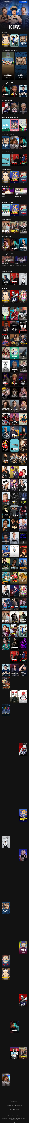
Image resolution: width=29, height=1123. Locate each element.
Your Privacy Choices (14, 1109)
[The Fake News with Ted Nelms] (14, 604)
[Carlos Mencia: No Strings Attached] (23, 419)
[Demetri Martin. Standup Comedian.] (23, 551)
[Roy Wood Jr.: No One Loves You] (23, 921)
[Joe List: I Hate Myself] (14, 710)
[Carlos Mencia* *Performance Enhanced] (6, 419)
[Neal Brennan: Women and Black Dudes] (23, 842)
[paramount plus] (8, 1)
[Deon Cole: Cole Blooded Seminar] (14, 564)
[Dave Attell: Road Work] (23, 538)
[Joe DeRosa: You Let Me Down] (6, 710)
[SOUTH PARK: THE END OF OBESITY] (6, 961)
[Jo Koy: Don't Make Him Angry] (14, 696)
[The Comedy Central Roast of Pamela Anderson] (14, 485)
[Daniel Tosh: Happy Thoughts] (14, 538)
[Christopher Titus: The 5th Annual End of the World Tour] (6, 445)
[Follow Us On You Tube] (16, 1115)
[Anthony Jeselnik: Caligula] (23, 353)
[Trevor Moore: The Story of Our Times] (14, 1040)
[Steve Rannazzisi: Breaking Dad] (14, 974)
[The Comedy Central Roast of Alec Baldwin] (23, 445)
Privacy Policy (18, 1105)
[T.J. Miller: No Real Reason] (14, 987)
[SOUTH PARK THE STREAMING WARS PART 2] (6, 947)
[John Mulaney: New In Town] (6, 723)
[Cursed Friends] (23, 511)
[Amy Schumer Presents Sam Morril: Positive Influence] (23, 340)
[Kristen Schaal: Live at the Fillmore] (23, 762)
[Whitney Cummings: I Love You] (23, 1066)
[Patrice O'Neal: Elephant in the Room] (6, 881)
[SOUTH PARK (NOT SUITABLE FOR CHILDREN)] (23, 947)
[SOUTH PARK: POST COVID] (23, 934)
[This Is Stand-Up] (14, 1013)
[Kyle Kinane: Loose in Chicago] (14, 789)
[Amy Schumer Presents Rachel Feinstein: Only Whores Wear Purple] (14, 340)
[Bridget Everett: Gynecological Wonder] (23, 393)
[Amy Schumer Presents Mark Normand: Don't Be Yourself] (6, 340)
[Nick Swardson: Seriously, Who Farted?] (6, 855)
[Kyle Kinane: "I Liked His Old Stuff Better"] (6, 789)
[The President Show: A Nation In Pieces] (23, 895)
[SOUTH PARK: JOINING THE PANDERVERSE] (14, 947)
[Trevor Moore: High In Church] (6, 1040)
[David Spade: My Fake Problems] (6, 551)
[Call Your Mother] (23, 406)
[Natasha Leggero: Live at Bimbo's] (23, 828)
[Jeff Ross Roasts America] (14, 670)
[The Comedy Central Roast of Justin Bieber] (6, 485)
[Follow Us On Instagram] (20, 1115)
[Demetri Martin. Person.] (14, 551)
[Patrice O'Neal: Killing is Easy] (14, 881)
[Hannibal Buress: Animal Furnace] (14, 617)
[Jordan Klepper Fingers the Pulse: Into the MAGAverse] (6, 749)
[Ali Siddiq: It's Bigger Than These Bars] (14, 327)
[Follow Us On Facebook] (8, 1115)
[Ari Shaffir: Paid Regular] (6, 366)
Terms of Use (10, 1105)
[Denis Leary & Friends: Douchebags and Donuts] (6, 564)
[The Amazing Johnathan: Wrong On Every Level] (23, 327)
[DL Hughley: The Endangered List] (14, 525)
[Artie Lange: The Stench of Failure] (14, 366)
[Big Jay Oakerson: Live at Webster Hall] (23, 379)
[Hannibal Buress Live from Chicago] (23, 617)
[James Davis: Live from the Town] (23, 644)
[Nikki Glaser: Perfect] (23, 855)
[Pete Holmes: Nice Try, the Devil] (14, 895)
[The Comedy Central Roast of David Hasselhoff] (6, 472)
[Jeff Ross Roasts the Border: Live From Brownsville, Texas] (14, 683)
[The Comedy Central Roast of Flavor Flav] (14, 472)
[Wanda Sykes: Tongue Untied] (14, 1066)
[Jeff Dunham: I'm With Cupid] (14, 657)
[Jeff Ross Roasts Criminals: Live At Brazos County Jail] (6, 683)
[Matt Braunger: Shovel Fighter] (6, 815)
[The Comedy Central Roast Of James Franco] (23, 472)
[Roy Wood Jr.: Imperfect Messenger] (14, 921)
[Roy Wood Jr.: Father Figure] (6, 921)
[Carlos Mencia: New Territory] (14, 419)
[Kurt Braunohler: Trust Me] (14, 776)
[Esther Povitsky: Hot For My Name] (14, 591)
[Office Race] (14, 868)
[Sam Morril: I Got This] (14, 961)
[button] (2, 2)
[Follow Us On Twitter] (12, 1115)
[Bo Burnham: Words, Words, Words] (14, 393)
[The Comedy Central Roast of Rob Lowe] (23, 485)
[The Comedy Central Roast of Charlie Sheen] (23, 459)
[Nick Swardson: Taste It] (14, 855)
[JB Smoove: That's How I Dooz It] (14, 644)
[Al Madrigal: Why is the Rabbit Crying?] (6, 327)
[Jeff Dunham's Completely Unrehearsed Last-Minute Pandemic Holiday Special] (23, 657)
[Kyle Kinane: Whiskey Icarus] (23, 789)
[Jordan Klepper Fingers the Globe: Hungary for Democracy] (14, 736)
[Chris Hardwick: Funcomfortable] (23, 432)
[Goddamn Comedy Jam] (23, 604)
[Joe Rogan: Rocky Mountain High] (23, 710)
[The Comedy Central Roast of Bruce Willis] (14, 459)
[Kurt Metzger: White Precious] (23, 776)
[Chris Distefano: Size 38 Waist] (14, 432)
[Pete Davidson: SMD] (6, 895)
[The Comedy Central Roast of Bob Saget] (6, 459)
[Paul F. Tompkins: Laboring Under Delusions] (23, 881)
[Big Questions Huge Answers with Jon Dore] (6, 393)
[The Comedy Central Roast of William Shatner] (6, 498)
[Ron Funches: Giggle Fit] (23, 908)
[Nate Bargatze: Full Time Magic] (6, 842)
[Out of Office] (23, 868)
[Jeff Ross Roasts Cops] (23, 670)
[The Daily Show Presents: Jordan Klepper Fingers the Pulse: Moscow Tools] (14, 749)
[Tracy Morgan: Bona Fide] (23, 1027)
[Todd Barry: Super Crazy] (6, 1027)
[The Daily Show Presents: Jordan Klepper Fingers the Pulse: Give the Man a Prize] (23, 1000)
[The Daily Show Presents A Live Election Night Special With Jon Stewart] (23, 525)
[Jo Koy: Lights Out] (23, 696)
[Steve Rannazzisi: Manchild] (23, 974)
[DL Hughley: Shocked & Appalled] (6, 525)
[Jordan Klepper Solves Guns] (6, 736)
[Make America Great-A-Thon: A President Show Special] (14, 802)
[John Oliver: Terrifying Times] (23, 723)
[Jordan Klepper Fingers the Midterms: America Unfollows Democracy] (23, 736)
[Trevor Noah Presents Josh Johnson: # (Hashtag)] (23, 1040)
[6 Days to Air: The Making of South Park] (6, 313)
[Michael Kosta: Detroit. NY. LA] (14, 815)
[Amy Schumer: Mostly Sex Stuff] (6, 353)
